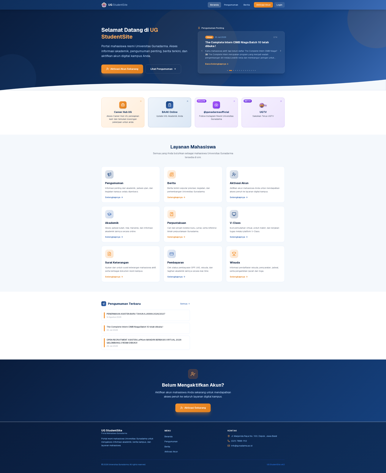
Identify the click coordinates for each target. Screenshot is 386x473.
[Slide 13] (253, 70)
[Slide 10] (247, 70)
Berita (247, 4)
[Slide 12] (251, 70)
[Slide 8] (243, 70)
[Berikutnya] (280, 51)
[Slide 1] (227, 70)
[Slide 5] (237, 70)
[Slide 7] (241, 70)
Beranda (214, 4)
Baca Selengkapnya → (216, 64)
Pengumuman (231, 4)
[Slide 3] (232, 70)
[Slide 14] (255, 70)
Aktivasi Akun (263, 4)
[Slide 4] (235, 70)
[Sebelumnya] (202, 51)
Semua (183, 303)
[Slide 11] (249, 70)
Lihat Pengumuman (161, 69)
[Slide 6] (239, 70)
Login (279, 4)
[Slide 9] (245, 70)
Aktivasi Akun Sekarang (124, 69)
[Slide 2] (229, 70)
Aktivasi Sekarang (195, 407)
